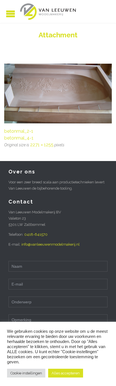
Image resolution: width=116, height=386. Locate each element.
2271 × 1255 (41, 144)
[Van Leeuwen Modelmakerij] (48, 11)
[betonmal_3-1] (58, 93)
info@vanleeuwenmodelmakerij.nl (50, 244)
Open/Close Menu (10, 14)
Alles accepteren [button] (66, 373)
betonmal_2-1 (18, 131)
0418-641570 (36, 234)
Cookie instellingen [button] (26, 373)
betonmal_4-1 (19, 138)
